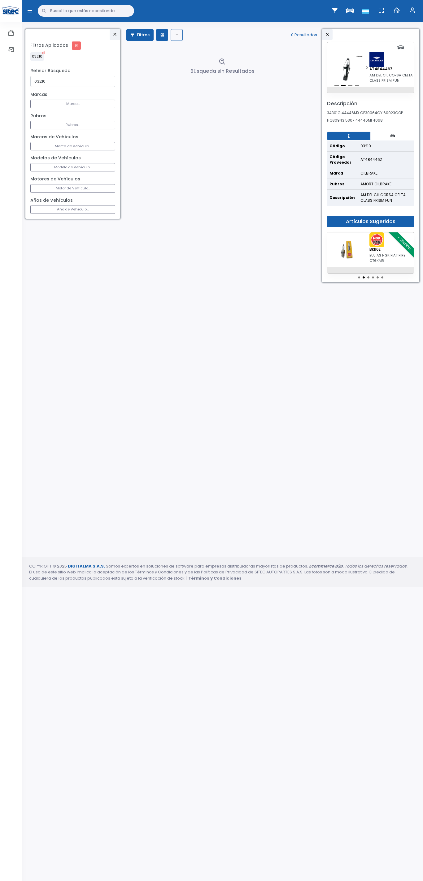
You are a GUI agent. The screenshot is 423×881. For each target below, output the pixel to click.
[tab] (349, 136)
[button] (367, 69)
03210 (37, 56)
